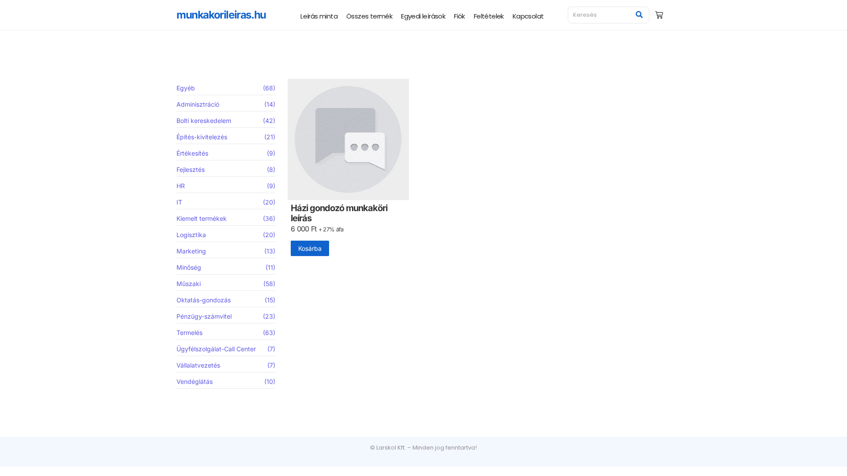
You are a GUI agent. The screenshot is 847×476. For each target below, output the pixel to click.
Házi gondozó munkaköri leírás (339, 213)
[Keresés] (639, 14)
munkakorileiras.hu (221, 14)
